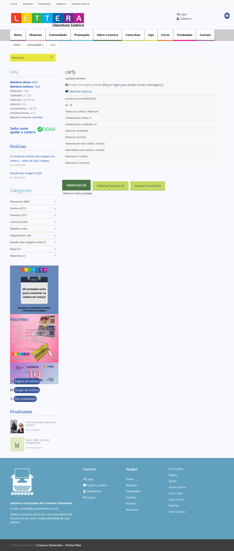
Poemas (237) (18, 215)
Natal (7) (15, 249)
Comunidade (58, 35)
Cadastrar (185, 18)
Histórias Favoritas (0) (110, 186)
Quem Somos (177, 487)
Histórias (35, 35)
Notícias (18, 146)
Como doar (133, 35)
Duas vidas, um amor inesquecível (38, 441)
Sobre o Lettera (107, 35)
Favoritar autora (79, 91)
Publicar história (80, 4)
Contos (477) (18, 208)
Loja (151, 35)
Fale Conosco (177, 511)
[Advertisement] (132, 18)
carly (52, 45)
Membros (132, 509)
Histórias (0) (76, 185)
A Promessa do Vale (37, 349)
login (116, 85)
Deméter (38, 117)
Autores (131, 503)
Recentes (28, 4)
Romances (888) (19, 201)
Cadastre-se (93, 491)
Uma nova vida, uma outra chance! (40, 423)
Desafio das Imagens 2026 (26, 173)
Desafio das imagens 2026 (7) (28, 242)
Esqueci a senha (96, 485)
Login (183, 14)
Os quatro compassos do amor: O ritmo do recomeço (40, 332)
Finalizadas (44, 4)
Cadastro (61, 4)
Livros (165, 35)
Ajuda (172, 481)
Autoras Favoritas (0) (148, 186)
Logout (90, 497)
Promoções (81, 35)
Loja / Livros (176, 499)
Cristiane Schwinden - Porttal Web (58, 545)
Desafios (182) (18, 228)
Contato (205, 35)
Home (13, 4)
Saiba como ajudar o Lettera (22, 130)
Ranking (131, 497)
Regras (173, 475)
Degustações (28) (20, 235)
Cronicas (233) (18, 222)
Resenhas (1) (18, 255)
